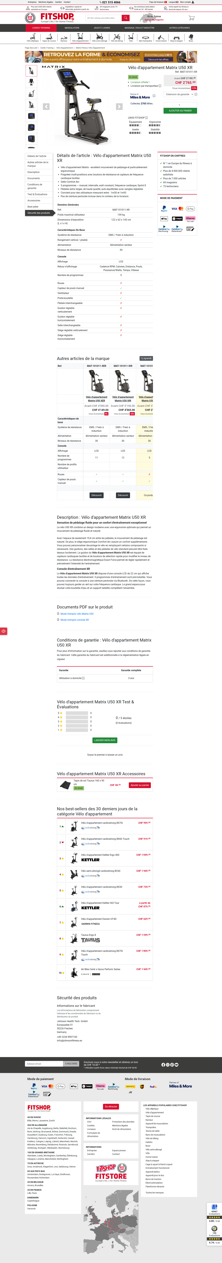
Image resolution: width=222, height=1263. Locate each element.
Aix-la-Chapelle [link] (34, 1128)
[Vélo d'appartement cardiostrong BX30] (74, 890)
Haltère (149, 1142)
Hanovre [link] (42, 1138)
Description (33, 172)
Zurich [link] (52, 1120)
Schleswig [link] (32, 1148)
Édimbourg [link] (72, 1155)
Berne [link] (35, 1120)
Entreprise (32, 2)
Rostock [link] (63, 1144)
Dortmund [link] (64, 1131)
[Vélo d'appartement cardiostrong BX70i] (74, 825)
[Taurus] (90, 940)
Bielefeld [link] (63, 1128)
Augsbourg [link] (47, 1128)
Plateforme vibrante (155, 1186)
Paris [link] (34, 1193)
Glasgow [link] (31, 1159)
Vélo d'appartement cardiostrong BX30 (101, 887)
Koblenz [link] (31, 1141)
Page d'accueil (31, 48)
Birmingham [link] (49, 1155)
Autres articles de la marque (37, 164)
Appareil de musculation (157, 1123)
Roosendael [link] (32, 1177)
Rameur (149, 1120)
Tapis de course (153, 1116)
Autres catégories (179, 28)
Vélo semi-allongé (154, 1149)
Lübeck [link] (55, 1141)
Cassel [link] (71, 1138)
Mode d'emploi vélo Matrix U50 (77, 613)
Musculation (72, 28)
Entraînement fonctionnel (157, 1168)
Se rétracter (111, 1106)
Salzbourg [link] (63, 1166)
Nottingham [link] (62, 1159)
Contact (67, 2)
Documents (33, 178)
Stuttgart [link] (42, 1148)
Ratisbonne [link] (52, 1144)
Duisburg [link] (42, 1135)
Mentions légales (46, 2)
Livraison (91, 1129)
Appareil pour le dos (155, 1175)
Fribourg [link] (68, 1135)
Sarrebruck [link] (73, 1144)
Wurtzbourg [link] (63, 1148)
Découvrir (97, 495)
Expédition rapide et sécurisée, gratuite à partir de (77, 9)
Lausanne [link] (43, 1120)
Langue (172, 2)
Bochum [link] (72, 1128)
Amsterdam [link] (32, 1174)
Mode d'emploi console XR (75, 619)
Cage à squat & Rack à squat (159, 1164)
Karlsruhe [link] (62, 1138)
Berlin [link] (56, 1128)
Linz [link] (56, 1166)
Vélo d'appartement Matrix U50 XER (96, 399)
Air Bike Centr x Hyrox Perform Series (100, 969)
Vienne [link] (72, 1166)
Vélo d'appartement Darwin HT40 (98, 919)
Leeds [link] (40, 1155)
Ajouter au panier (180, 110)
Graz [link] (29, 1166)
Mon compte (185, 2)
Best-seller (32, 206)
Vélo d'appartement (64, 48)
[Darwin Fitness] (90, 924)
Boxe (148, 1146)
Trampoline (151, 1127)
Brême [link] (55, 1131)
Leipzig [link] (47, 1141)
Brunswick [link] (46, 1131)
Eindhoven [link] (65, 1174)
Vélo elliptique (152, 1109)
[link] (164, 209)
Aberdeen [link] (31, 1155)
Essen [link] (50, 1135)
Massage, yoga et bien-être (139, 28)
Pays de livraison (156, 2)
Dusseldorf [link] (32, 1135)
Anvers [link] (30, 1185)
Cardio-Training (41, 28)
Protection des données (123, 1122)
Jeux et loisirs (102, 28)
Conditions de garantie (34, 186)
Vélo (148, 1153)
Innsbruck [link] (37, 1166)
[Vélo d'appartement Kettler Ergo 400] (74, 858)
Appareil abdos (153, 1172)
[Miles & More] (181, 1084)
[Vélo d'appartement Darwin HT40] (74, 922)
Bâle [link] (29, 1120)
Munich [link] (74, 1141)
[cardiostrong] (90, 828)
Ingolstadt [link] (52, 1138)
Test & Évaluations (37, 194)
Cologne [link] (39, 1141)
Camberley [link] (61, 1155)
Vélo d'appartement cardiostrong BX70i (102, 822)
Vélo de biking (152, 1138)
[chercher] (126, 18)
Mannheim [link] (65, 1141)
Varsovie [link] (31, 1208)
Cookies (91, 1125)
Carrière (58, 2)
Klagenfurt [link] (48, 1166)
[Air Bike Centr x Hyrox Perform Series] (74, 972)
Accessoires (33, 200)
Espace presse (119, 1150)
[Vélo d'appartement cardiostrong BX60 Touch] (74, 841)
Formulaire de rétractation (93, 1135)
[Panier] (192, 18)
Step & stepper (152, 1160)
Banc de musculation (155, 1135)
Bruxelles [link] (39, 1185)
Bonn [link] (29, 1131)
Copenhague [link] (33, 1201)
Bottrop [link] (36, 1131)
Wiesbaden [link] (52, 1148)
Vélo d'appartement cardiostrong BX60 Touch (105, 838)
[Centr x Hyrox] (90, 974)
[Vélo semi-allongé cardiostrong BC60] (74, 874)
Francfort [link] (58, 1135)
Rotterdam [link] (44, 1177)
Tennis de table (152, 1131)
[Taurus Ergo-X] (74, 938)
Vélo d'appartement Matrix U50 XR (149, 399)
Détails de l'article (36, 156)
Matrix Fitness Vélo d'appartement (90, 48)
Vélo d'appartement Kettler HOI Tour (100, 903)
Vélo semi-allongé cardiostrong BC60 (100, 870)
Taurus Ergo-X (88, 935)
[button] (31, 70)
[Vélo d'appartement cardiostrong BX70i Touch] (74, 955)
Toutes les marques (155, 1192)
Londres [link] (40, 1159)
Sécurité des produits (38, 212)
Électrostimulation (154, 1183)
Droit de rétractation (121, 1129)
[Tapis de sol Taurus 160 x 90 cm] (65, 785)
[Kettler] (90, 860)
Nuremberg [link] (41, 1144)
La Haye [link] (55, 1174)
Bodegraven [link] (45, 1174)
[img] (154, 96)
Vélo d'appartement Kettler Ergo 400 (100, 854)
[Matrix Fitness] (53, 67)
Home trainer (152, 1157)
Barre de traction (153, 1179)
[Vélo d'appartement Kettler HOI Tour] (74, 906)
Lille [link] (29, 1193)
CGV (89, 1122)
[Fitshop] (51, 17)
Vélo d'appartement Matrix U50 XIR (123, 399)
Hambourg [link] (32, 1138)
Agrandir (147, 358)
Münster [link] (31, 1144)
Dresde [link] (72, 1131)
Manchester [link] (50, 1159)
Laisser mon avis (104, 740)
